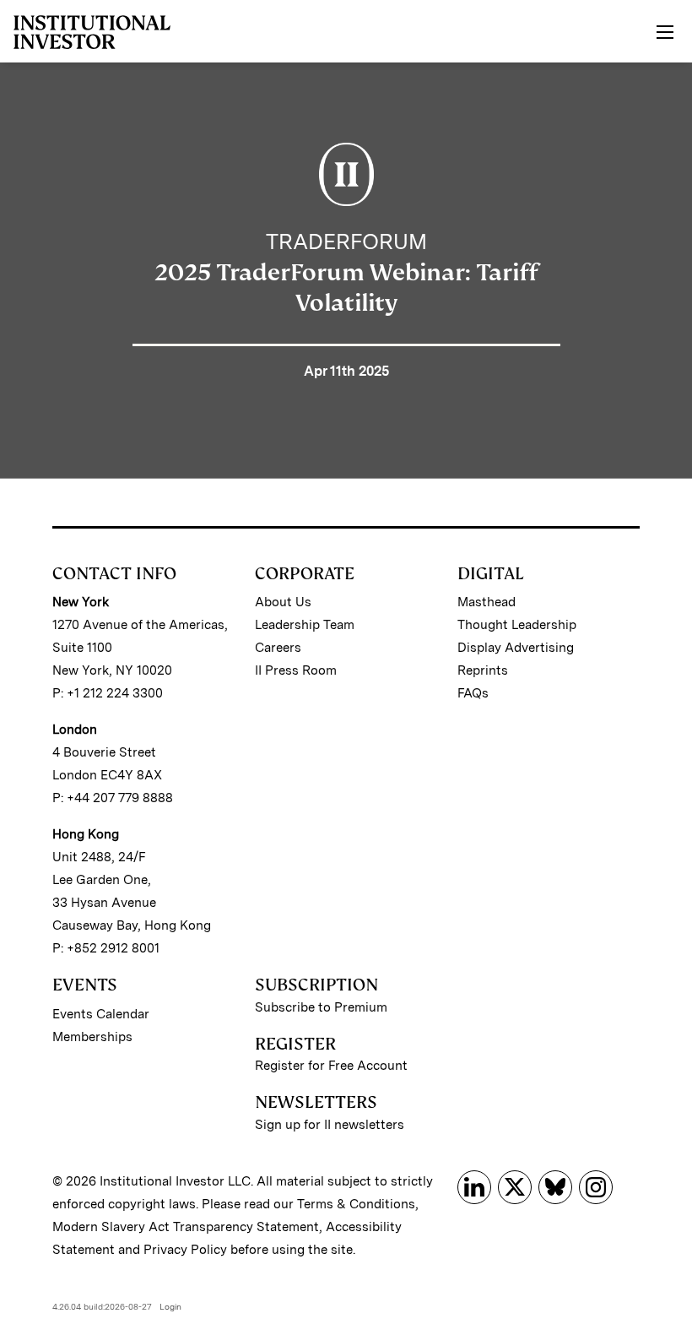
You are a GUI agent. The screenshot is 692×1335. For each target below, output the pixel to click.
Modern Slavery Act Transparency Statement (185, 1227)
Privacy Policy (185, 1249)
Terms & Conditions (356, 1204)
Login (170, 1306)
